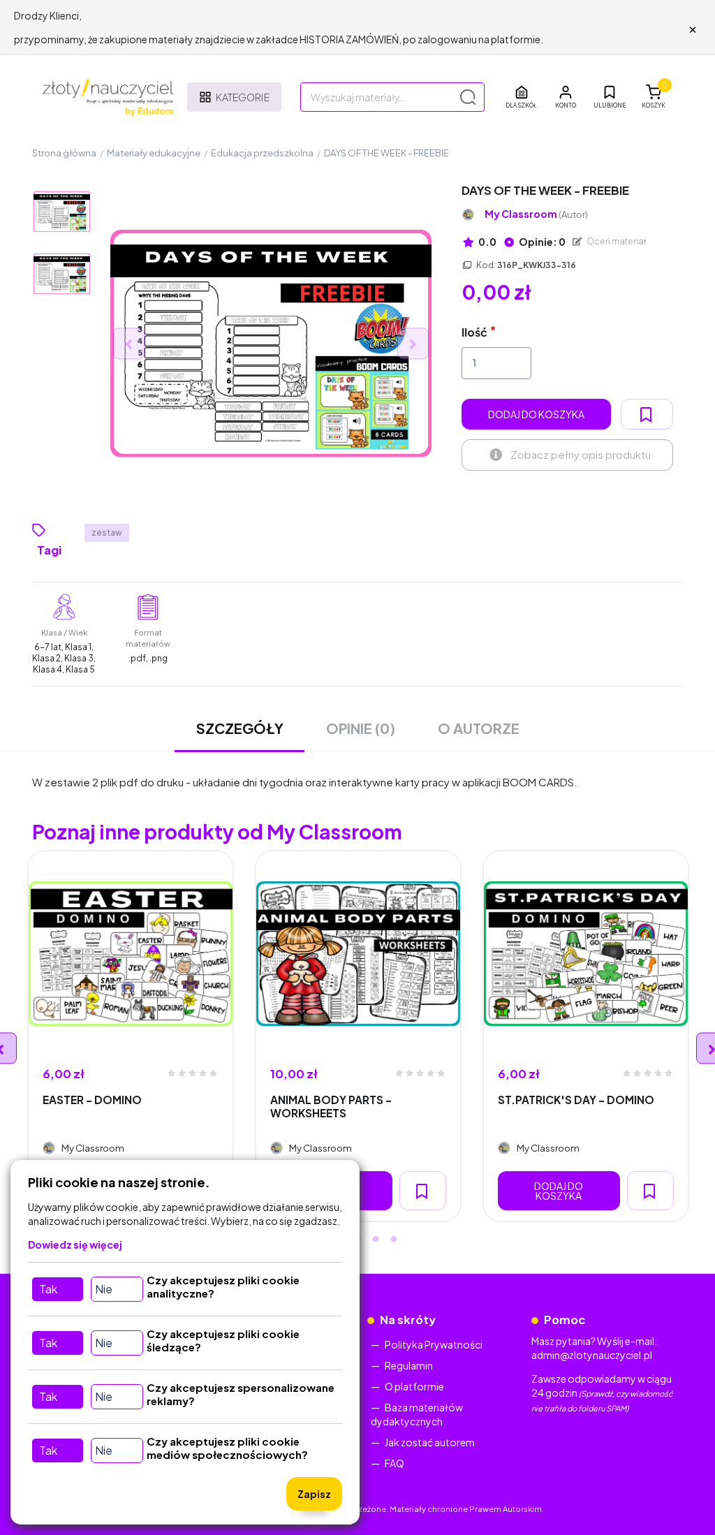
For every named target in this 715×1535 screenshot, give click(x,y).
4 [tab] (376, 1240)
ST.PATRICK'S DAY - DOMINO (576, 1099)
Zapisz (314, 1494)
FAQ (394, 1463)
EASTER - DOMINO (92, 1099)
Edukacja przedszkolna (262, 153)
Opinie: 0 (541, 241)
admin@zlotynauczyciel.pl (591, 1355)
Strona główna (64, 153)
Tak (48, 1288)
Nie (103, 1288)
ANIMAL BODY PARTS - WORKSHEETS (331, 1106)
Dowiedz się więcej (75, 1244)
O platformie (414, 1386)
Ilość (474, 332)
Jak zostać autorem (430, 1442)
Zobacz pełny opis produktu (580, 454)
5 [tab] (394, 1240)
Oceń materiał (616, 241)
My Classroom (536, 214)
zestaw (106, 532)
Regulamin (409, 1365)
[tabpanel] (130, 1036)
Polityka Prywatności (433, 1344)
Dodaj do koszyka (536, 414)
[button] (565, 97)
